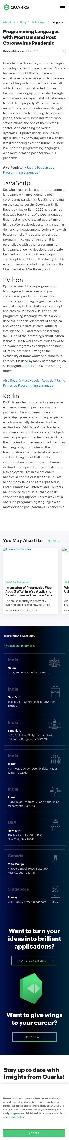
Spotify (29, 366)
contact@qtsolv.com (21, 646)
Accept (34, 1133)
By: (7, 610)
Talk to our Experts (31, 961)
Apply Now (32, 1037)
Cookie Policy (16, 1117)
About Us (9, 22)
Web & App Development (38, 22)
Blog (23, 22)
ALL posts (54, 541)
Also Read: (10, 380)
